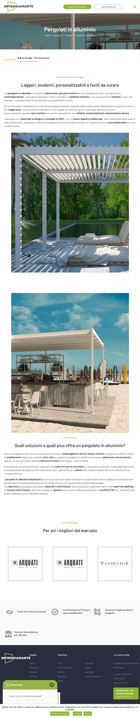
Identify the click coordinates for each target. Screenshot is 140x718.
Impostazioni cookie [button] (60, 714)
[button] (51, 685)
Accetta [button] (77, 714)
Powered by (59, 701)
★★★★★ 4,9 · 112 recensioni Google (124, 693)
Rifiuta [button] (87, 714)
